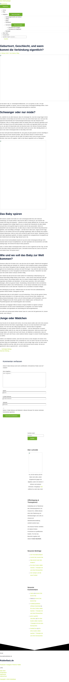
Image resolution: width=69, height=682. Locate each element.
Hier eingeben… (7, 371)
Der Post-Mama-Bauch (36, 554)
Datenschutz (3, 676)
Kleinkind (8, 22)
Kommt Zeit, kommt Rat (36, 557)
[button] (5, 39)
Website (5, 402)
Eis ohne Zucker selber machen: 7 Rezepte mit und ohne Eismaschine (36, 568)
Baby (7, 20)
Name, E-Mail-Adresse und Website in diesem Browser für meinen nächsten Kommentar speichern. (23, 411)
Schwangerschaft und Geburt (13, 17)
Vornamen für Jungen (14, 27)
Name (4, 390)
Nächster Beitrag (5, 351)
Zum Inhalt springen (5, 1)
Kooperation (6, 35)
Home (4, 10)
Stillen (7, 18)
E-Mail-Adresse (7, 396)
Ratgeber (5, 14)
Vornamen (8, 25)
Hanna (32, 593)
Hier (41, 486)
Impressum (3, 674)
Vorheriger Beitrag (5, 349)
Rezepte (8, 31)
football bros (33, 628)
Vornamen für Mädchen (14, 29)
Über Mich (5, 33)
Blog (4, 12)
